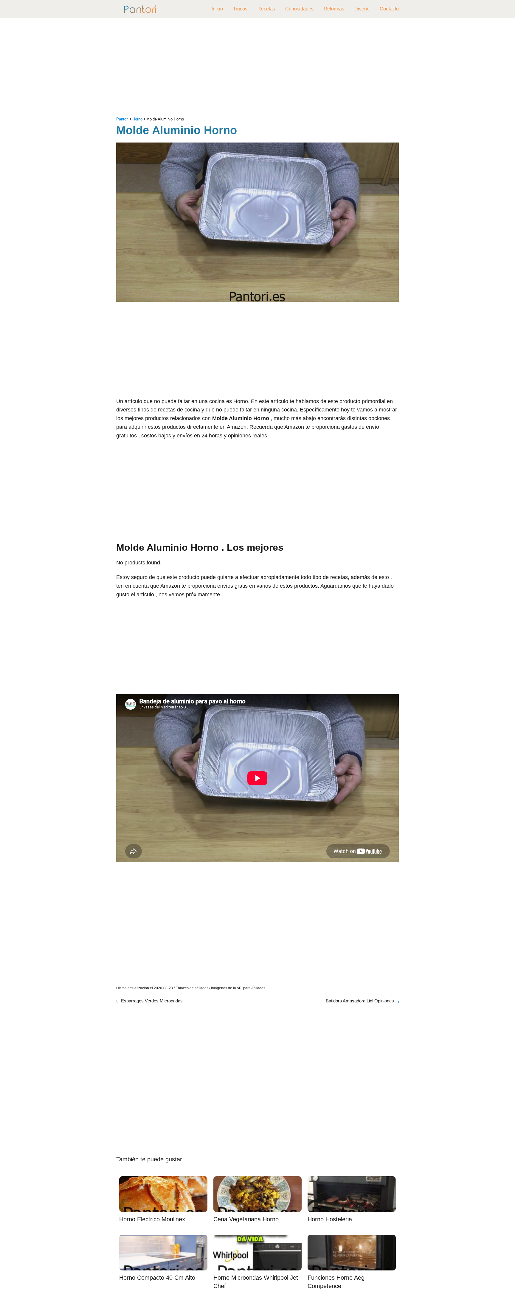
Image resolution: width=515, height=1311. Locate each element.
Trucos (240, 8)
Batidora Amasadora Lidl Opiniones (360, 1000)
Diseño (362, 8)
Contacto (389, 8)
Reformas (334, 8)
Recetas (266, 8)
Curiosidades (299, 8)
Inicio (217, 8)
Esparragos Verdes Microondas (152, 1000)
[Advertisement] (257, 68)
